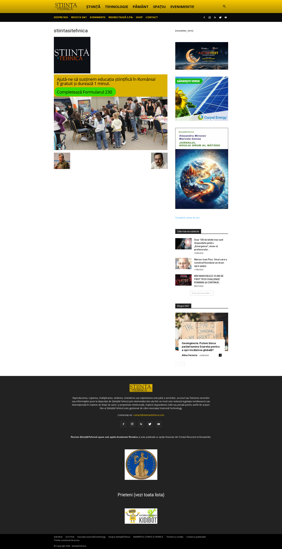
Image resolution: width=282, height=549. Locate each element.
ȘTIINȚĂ (93, 6)
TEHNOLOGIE (116, 6)
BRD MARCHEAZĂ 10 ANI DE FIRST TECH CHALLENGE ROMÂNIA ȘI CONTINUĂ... (208, 279)
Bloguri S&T (183, 306)
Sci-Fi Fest (69, 536)
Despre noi (61, 17)
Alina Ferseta (189, 355)
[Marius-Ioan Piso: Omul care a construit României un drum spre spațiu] (183, 263)
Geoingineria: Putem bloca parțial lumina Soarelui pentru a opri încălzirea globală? (201, 347)
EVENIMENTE (97, 17)
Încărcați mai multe (200, 293)
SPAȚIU (159, 6)
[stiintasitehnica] (72, 72)
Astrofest (58, 536)
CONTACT (152, 17)
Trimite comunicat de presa (66, 540)
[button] (224, 6)
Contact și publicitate (196, 536)
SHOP (139, 17)
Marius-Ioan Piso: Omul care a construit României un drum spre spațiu (210, 262)
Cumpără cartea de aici (187, 217)
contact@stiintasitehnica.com (148, 415)
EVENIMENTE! (182, 6)
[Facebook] (204, 17)
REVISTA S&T (79, 17)
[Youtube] (225, 17)
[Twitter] (220, 17)
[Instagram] (209, 17)
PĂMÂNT (141, 6)
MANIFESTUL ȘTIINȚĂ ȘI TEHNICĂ (148, 536)
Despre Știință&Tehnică (119, 536)
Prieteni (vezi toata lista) (141, 494)
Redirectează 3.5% (121, 17)
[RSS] (214, 17)
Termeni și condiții (174, 536)
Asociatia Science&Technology (91, 536)
